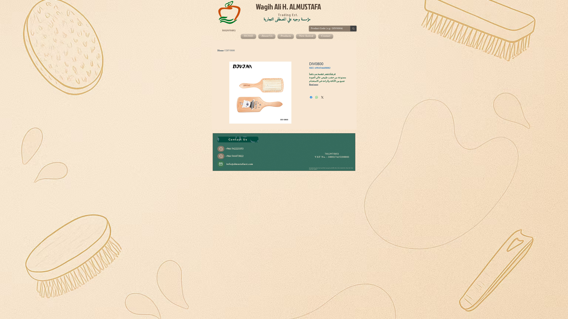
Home (220, 51)
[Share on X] (322, 97)
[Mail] (220, 164)
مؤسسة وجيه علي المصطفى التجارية (287, 19)
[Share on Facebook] (311, 97)
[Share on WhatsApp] (316, 97)
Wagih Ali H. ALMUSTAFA (288, 6)
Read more (313, 85)
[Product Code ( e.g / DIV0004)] (353, 28)
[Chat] (220, 149)
